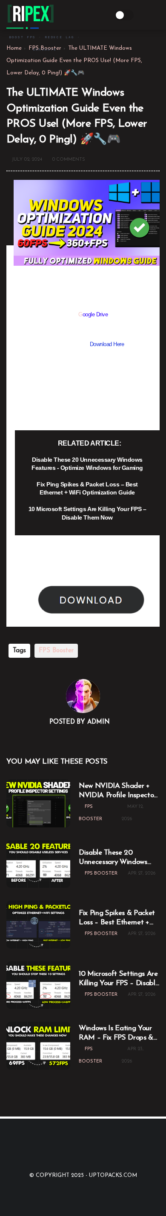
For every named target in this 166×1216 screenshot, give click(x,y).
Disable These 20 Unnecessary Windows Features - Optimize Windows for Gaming (87, 464)
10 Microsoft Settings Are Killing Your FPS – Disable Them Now (87, 513)
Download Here (107, 344)
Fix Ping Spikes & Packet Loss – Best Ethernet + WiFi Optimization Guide (87, 488)
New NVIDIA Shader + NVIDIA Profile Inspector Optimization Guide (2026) (117, 791)
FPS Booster (56, 651)
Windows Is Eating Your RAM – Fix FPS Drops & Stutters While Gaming (116, 1034)
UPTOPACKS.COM (113, 1175)
